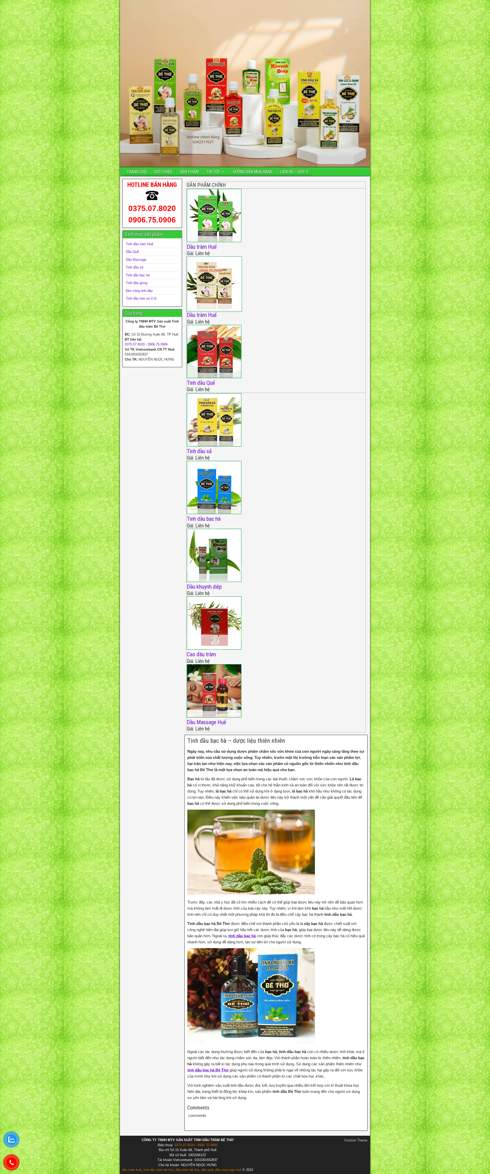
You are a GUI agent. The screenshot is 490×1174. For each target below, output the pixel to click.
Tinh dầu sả (199, 451)
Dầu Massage (136, 260)
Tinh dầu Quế (201, 383)
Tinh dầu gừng (136, 283)
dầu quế (207, 1170)
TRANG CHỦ (136, 171)
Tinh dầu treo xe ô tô (141, 298)
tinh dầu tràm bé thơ (158, 1170)
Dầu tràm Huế (202, 247)
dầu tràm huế (131, 1170)
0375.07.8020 (152, 208)
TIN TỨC (213, 171)
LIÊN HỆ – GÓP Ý (294, 171)
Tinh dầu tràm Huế (139, 244)
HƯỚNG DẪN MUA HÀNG (252, 171)
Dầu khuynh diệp (204, 587)
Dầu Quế (132, 252)
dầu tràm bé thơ (187, 1170)
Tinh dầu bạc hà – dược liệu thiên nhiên (236, 740)
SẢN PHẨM (189, 171)
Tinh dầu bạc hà (203, 519)
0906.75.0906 (152, 220)
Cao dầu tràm (201, 654)
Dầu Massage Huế (206, 722)
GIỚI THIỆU (163, 171)
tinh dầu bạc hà (242, 936)
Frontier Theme (356, 1140)
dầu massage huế (228, 1170)
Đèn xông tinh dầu (139, 291)
